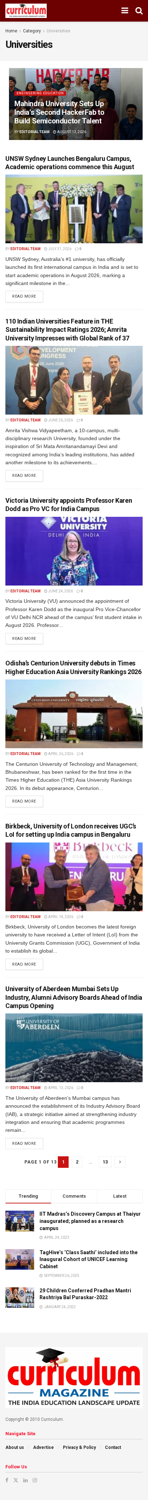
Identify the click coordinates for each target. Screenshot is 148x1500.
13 (105, 1162)
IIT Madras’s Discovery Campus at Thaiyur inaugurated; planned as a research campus (90, 1221)
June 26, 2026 (60, 420)
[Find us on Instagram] (35, 1480)
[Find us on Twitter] (15, 1480)
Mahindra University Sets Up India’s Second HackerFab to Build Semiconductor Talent (59, 112)
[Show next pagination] (120, 1162)
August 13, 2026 (71, 132)
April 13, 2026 (60, 1088)
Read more (27, 295)
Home (11, 30)
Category (32, 30)
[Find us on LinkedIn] (25, 1480)
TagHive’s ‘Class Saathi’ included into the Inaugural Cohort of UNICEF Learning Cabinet (89, 1259)
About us (14, 1447)
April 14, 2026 (60, 917)
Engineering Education (40, 93)
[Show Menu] (124, 11)
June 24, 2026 (60, 591)
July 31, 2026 (59, 249)
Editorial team (34, 132)
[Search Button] (139, 11)
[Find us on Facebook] (6, 1480)
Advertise (43, 1447)
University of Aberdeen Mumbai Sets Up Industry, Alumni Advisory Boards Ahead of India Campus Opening (73, 997)
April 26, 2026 (60, 754)
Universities (58, 30)
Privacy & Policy (79, 1447)
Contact (113, 1447)
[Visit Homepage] (26, 11)
